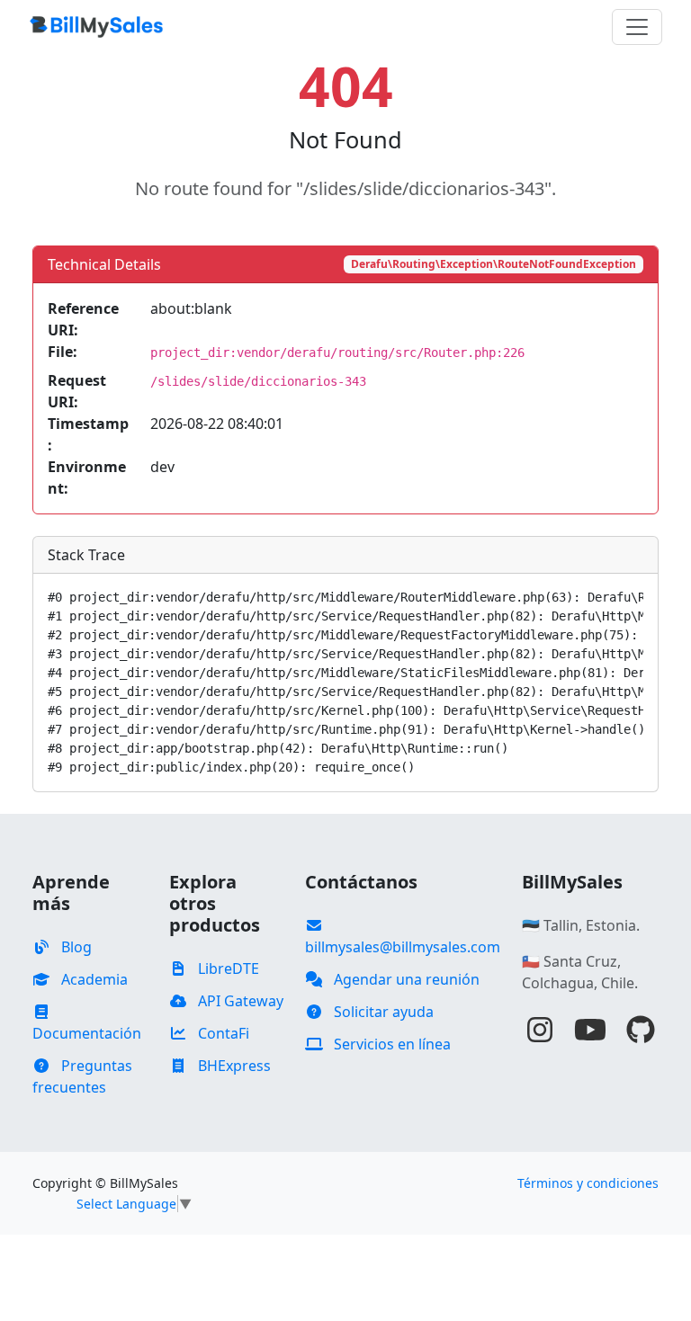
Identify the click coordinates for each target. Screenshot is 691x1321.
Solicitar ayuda (382, 1012)
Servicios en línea (390, 1044)
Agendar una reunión (405, 979)
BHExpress (232, 1066)
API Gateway (238, 1001)
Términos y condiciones (588, 1183)
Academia (93, 979)
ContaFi (221, 1033)
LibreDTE (226, 968)
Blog (75, 947)
